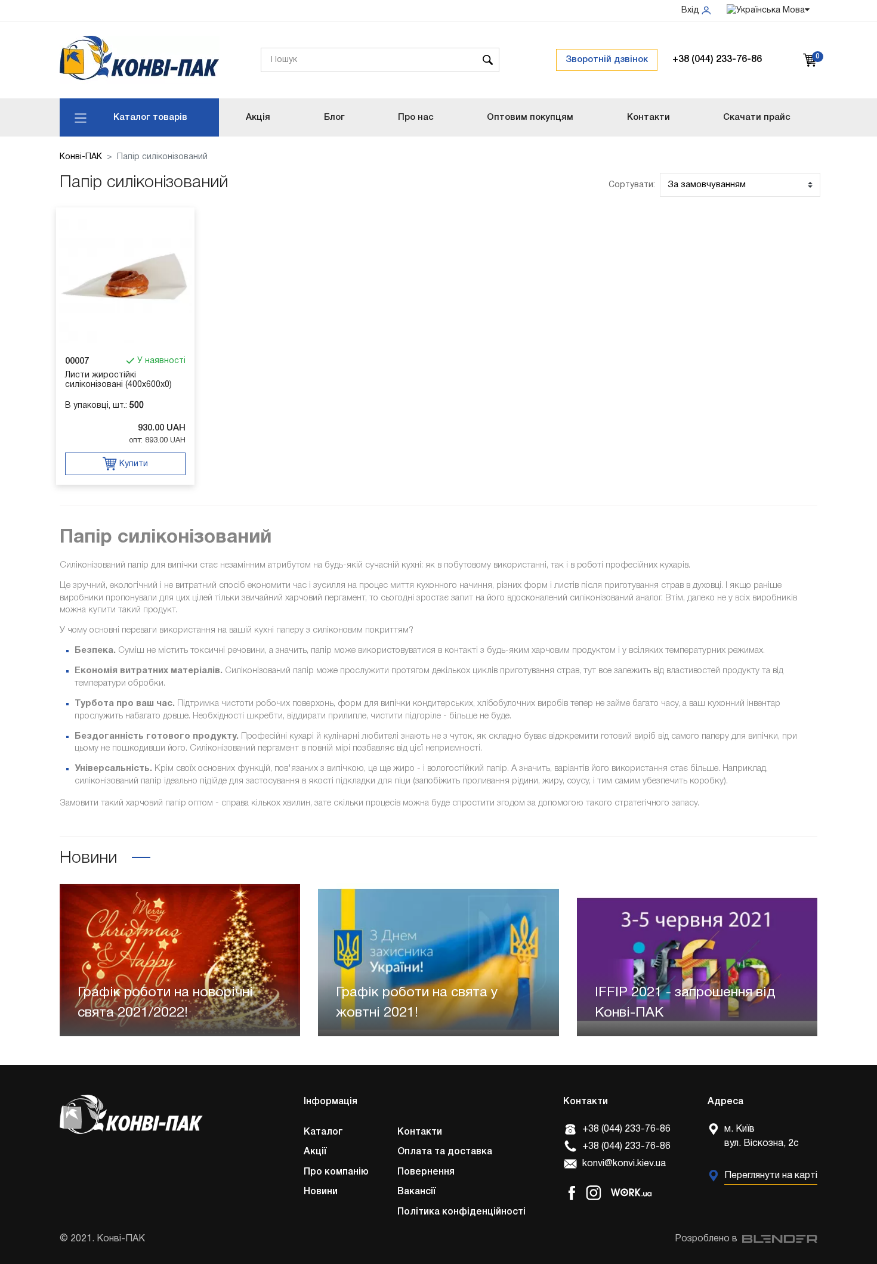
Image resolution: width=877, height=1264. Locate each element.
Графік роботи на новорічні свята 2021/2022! (165, 1003)
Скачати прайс (756, 117)
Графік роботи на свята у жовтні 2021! (417, 1003)
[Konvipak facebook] (571, 1192)
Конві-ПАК (81, 157)
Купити (132, 464)
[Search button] (487, 60)
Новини (321, 1192)
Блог (334, 117)
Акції (315, 1152)
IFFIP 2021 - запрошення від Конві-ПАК (685, 1003)
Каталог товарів (150, 117)
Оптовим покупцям (530, 117)
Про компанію (336, 1172)
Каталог (323, 1132)
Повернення (426, 1172)
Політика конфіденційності (461, 1212)
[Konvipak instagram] (593, 1192)
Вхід (691, 10)
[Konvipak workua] (631, 1192)
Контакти (648, 117)
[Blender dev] (777, 1239)
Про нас (416, 117)
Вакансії (416, 1192)
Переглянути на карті (770, 1176)
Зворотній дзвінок (607, 59)
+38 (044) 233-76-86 (717, 59)
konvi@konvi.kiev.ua (624, 1164)
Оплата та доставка (444, 1152)
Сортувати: (632, 185)
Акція (258, 117)
